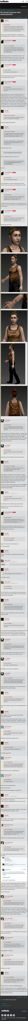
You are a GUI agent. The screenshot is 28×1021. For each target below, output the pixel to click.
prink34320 (7, 420)
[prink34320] (2, 420)
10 (22, 17)
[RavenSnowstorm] (2, 825)
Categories (24, 6)
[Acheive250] (2, 560)
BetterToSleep (7, 726)
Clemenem (7, 618)
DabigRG (6, 20)
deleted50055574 (8, 40)
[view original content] (16, 573)
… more (20, 136)
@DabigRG (9, 224)
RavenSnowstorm (8, 824)
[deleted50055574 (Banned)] (2, 41)
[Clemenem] (2, 619)
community (24, 1011)
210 (25, 17)
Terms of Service (22, 1017)
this (8, 950)
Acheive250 (7, 560)
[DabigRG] (2, 20)
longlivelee (6, 623)
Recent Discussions (6, 1005)
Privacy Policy (3, 1019)
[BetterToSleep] (2, 727)
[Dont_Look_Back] (2, 842)
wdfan (5, 24)
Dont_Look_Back (7, 45)
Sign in (1, 999)
